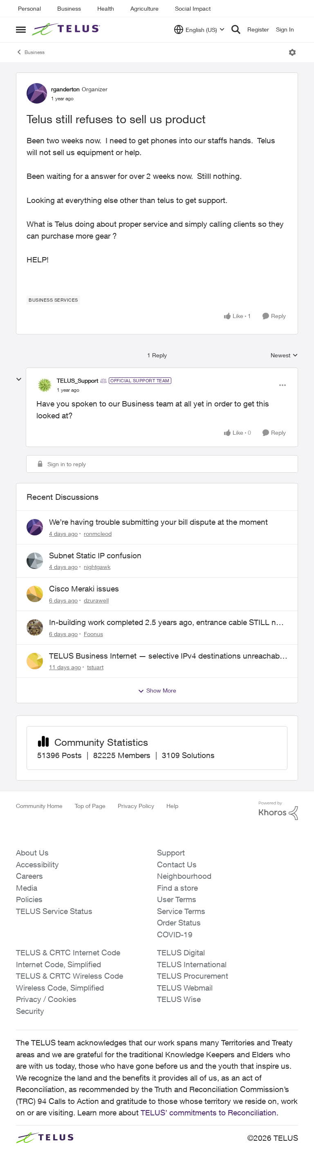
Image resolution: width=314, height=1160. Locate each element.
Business (69, 8)
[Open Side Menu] (21, 29)
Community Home (39, 805)
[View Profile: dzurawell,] (35, 594)
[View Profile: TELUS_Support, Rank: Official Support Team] (44, 385)
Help (172, 805)
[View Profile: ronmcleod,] (35, 527)
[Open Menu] (292, 52)
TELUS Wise (179, 999)
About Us (32, 852)
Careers (29, 875)
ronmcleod (98, 533)
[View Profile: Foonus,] (35, 627)
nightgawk (97, 566)
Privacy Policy (136, 805)
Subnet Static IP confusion (95, 555)
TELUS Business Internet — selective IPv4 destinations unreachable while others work (167, 656)
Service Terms (181, 911)
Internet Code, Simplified (58, 964)
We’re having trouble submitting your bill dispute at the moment (158, 521)
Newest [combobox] (284, 355)
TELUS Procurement (192, 975)
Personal (29, 8)
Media (26, 887)
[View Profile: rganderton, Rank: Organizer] (37, 93)
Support (171, 852)
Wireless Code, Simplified (60, 987)
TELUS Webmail (185, 987)
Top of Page (90, 805)
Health (105, 8)
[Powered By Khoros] (278, 810)
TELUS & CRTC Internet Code (68, 952)
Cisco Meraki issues (84, 588)
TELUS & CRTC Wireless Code (69, 975)
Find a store (177, 887)
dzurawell (96, 600)
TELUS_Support (77, 380)
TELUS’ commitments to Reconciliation (208, 1112)
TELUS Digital (181, 952)
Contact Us (177, 864)
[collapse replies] (19, 379)
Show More (161, 690)
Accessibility (37, 864)
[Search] (236, 29)
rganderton (65, 89)
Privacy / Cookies (46, 999)
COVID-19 (175, 934)
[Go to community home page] (67, 29)
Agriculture (144, 8)
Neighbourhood (184, 875)
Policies (29, 899)
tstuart (95, 667)
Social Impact (193, 8)
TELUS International (192, 964)
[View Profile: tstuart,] (35, 661)
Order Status (179, 922)
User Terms (176, 899)
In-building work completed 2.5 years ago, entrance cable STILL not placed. (166, 622)
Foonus (93, 633)
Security (30, 1011)
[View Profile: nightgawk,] (35, 561)
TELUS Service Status (54, 911)
